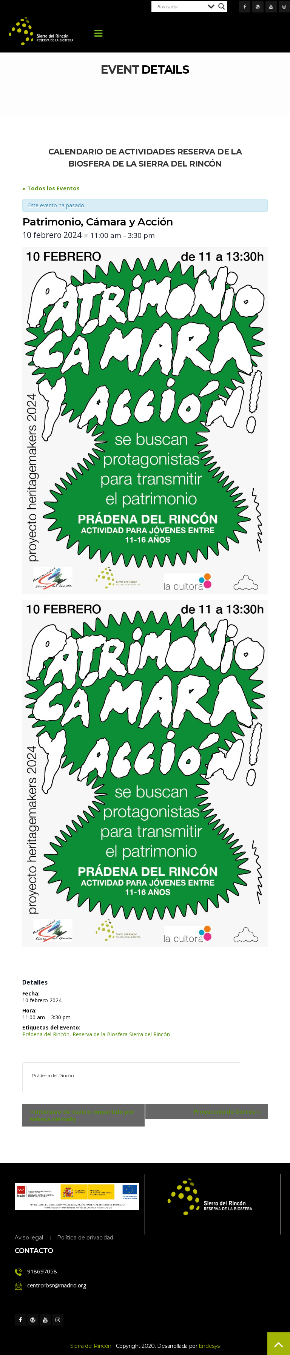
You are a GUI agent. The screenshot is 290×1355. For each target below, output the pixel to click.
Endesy (209, 1346)
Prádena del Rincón (45, 1034)
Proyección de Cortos (227, 1111)
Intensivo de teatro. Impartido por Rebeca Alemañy (82, 1115)
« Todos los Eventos (51, 188)
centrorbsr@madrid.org (56, 1285)
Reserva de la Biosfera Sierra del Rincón (121, 1034)
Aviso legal (29, 1238)
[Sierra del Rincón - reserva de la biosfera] (41, 31)
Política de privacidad (85, 1238)
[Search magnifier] (221, 6)
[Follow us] (244, 6)
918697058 (42, 1271)
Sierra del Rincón (90, 1346)
